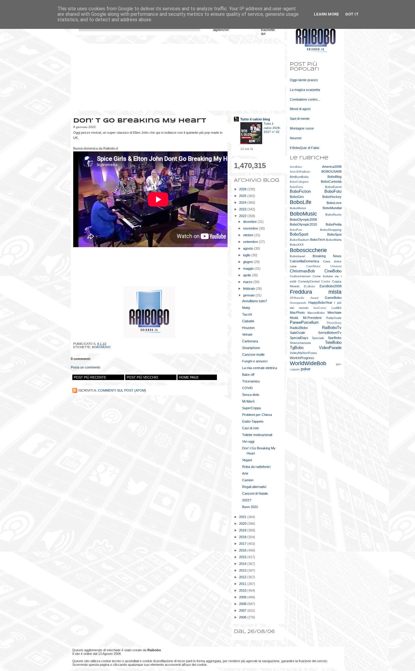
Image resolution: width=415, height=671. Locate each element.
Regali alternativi (254, 487)
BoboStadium (299, 239)
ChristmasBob (302, 271)
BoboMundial (332, 208)
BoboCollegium (299, 181)
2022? (246, 500)
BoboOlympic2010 (303, 224)
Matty (246, 308)
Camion (247, 480)
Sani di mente (300, 118)
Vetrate (247, 334)
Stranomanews (300, 342)
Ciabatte (248, 321)
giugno (248, 262)
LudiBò (336, 308)
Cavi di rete (250, 428)
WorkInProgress (302, 358)
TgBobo (297, 347)
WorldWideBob (308, 363)
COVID (247, 388)
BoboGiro (297, 197)
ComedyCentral (309, 281)
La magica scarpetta (305, 90)
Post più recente (90, 377)
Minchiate (334, 312)
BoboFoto (332, 191)
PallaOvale (333, 318)
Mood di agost (300, 109)
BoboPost (296, 229)
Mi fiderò (248, 401)
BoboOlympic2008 (303, 219)
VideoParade (330, 347)
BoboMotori (298, 208)
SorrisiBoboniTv (329, 332)
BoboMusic (101, 347)
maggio (249, 268)
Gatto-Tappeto (252, 421)
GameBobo (333, 297)
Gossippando (298, 302)
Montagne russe (302, 128)
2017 (243, 543)
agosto (248, 248)
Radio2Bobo (299, 328)
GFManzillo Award (304, 297)
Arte (245, 473)
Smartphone (251, 348)
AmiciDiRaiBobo (300, 171)
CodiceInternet (300, 276)
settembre (251, 242)
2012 (243, 577)
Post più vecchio (142, 377)
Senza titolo (250, 394)
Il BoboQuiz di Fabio (304, 148)
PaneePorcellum (304, 322)
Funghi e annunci (254, 361)
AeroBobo (296, 166)
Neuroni (295, 138)
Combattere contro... (305, 99)
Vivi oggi (248, 441)
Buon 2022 (250, 507)
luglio (247, 255)
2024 (243, 202)
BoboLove (334, 203)
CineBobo (332, 271)
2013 (243, 570)
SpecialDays (299, 338)
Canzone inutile (253, 354)
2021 (243, 517)
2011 (243, 584)
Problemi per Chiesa (257, 415)
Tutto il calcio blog (255, 119)
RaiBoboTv (331, 327)
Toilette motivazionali (257, 435)
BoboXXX (297, 244)
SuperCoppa (251, 408)
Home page (189, 377)
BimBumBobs (299, 176)
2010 (243, 590)
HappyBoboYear (320, 302)
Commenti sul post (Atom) (122, 390)
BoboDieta (296, 187)
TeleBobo (333, 342)
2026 (243, 189)
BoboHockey (331, 197)
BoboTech (317, 239)
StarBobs (334, 338)
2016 (243, 550)
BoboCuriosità (331, 181)
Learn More (326, 14)
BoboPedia (333, 224)
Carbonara (250, 341)
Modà (294, 318)
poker (305, 369)
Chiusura (335, 266)
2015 (243, 557)
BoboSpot (334, 234)
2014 (243, 564)
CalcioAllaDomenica (304, 261)
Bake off (248, 374)
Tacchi (247, 314)
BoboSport (299, 234)
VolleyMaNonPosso (303, 353)
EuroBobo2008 (330, 286)
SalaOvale (297, 332)
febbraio (249, 288)
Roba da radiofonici (256, 467)
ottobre (248, 235)
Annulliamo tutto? (254, 301)
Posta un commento (85, 367)
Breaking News (327, 256)
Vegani (247, 460)
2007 (243, 610)
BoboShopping (330, 229)
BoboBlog (334, 176)
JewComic (320, 308)
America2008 (331, 166)
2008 (243, 604)
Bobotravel (297, 256)
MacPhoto (297, 312)
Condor (325, 281)
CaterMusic (313, 266)
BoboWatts (333, 239)
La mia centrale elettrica (259, 368)
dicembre (250, 221)
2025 (243, 196)
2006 (243, 617)
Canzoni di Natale (255, 493)
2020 (243, 523)
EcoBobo (309, 286)
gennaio (249, 295)
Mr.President (312, 318)
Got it (352, 14)
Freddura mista (315, 292)
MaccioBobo (316, 312)
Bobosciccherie (308, 250)
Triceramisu (251, 381)
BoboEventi (333, 187)
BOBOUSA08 (331, 171)
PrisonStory (334, 322)
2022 (243, 216)
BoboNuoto (333, 214)
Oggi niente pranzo (304, 80)
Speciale (318, 338)
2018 (243, 537)
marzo (248, 282)
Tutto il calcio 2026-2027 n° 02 (272, 127)
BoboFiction (300, 191)
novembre (251, 228)
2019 (243, 530)
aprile (247, 275)
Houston (248, 328)
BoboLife (300, 202)
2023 (243, 209)
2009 (243, 597)
